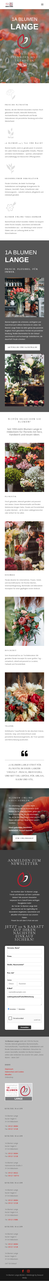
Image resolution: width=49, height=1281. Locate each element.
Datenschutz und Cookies (14, 1072)
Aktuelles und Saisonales (22, 347)
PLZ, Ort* (10, 973)
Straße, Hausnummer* (15, 964)
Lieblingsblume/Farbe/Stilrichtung (20, 997)
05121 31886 (13, 1220)
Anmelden (25, 1027)
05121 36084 (13, 1126)
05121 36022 (13, 1173)
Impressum (9, 1069)
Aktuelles (8, 1074)
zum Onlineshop (24, 838)
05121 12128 (13, 1129)
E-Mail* (10, 988)
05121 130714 (13, 1176)
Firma (9, 956)
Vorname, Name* (13, 948)
